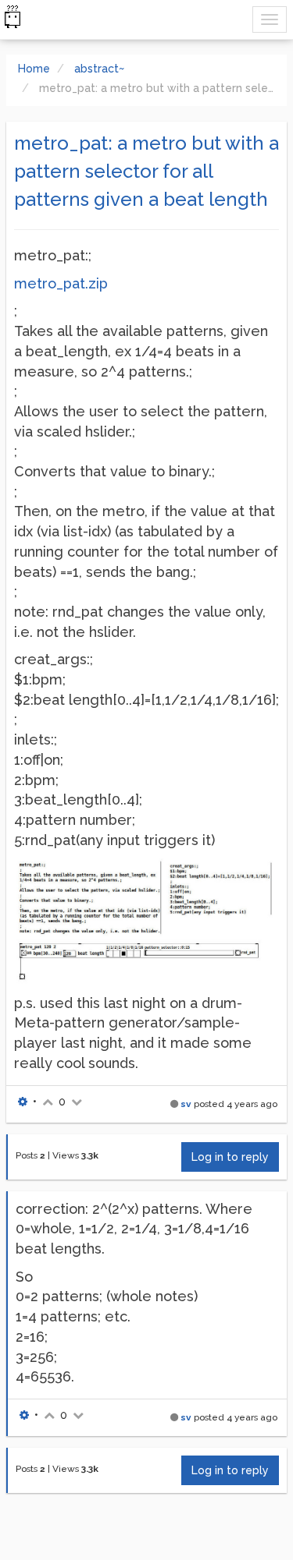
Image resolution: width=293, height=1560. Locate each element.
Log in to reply (230, 1157)
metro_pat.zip (61, 283)
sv (185, 1103)
